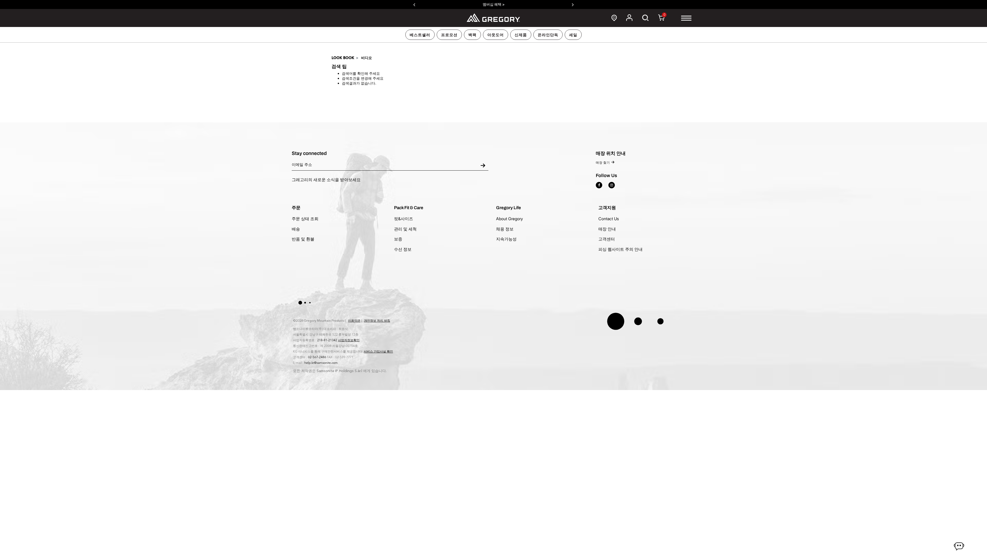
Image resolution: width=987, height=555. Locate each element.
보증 (398, 239)
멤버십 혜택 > (494, 4)
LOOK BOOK (343, 57)
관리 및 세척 (405, 229)
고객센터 (606, 239)
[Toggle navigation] (686, 18)
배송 (296, 229)
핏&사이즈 (403, 218)
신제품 (521, 35)
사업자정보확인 (349, 340)
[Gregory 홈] (493, 17)
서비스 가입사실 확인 (378, 351)
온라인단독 (548, 35)
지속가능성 (506, 239)
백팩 (472, 35)
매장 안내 (607, 229)
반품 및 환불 (303, 239)
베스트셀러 (420, 35)
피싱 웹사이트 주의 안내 (620, 249)
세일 (573, 35)
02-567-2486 (317, 357)
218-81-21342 (327, 340)
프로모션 (449, 35)
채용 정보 (505, 229)
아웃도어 (495, 35)
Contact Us (608, 218)
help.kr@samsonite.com (321, 363)
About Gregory (509, 218)
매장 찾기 (603, 162)
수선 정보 (403, 249)
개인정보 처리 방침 (377, 321)
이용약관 (354, 321)
